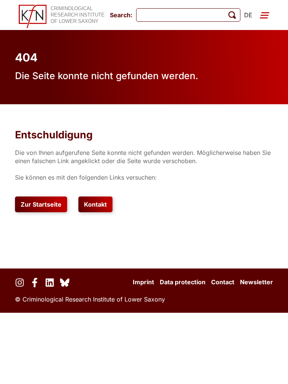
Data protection (183, 282)
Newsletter (256, 282)
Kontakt (95, 204)
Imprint (143, 282)
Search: (121, 15)
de (248, 15)
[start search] (232, 15)
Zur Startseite (41, 204)
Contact (222, 282)
